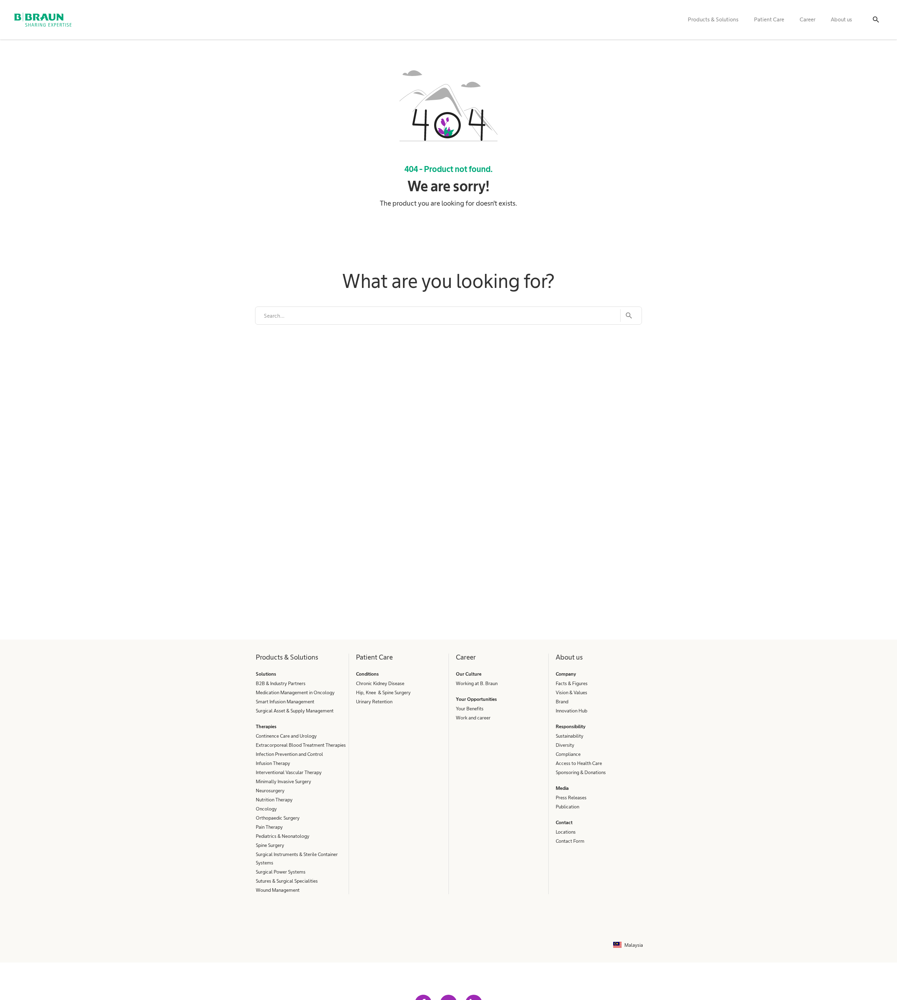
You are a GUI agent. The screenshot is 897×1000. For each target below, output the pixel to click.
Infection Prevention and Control (289, 754)
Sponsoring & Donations (581, 772)
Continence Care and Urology (286, 736)
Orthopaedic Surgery (278, 818)
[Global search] (876, 20)
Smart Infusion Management (285, 701)
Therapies (266, 726)
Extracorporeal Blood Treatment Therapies (301, 745)
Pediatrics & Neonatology (282, 836)
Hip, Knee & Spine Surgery (383, 692)
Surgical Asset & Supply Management (295, 710)
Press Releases (571, 797)
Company (566, 674)
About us (841, 19)
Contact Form (570, 841)
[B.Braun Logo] (42, 20)
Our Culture (468, 674)
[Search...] (627, 315)
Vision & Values (571, 692)
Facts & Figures (572, 683)
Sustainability (569, 736)
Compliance (568, 754)
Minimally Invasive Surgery (283, 781)
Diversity (565, 745)
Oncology (266, 809)
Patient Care (769, 19)
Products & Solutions (713, 19)
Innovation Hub (571, 710)
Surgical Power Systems (281, 872)
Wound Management (278, 890)
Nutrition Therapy (274, 799)
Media (562, 788)
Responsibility (571, 726)
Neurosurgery (270, 790)
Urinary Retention (374, 701)
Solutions (266, 674)
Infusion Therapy (273, 763)
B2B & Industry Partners (281, 683)
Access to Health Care (579, 763)
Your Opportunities (476, 699)
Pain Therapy (269, 827)
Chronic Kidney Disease (380, 683)
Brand (562, 701)
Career (807, 19)
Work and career (473, 717)
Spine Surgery (270, 845)
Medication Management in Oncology (295, 692)
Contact (564, 822)
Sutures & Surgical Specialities (287, 881)
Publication (567, 806)
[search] (437, 315)
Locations (566, 832)
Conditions (367, 674)
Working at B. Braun (477, 683)
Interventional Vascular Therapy (289, 772)
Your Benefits (470, 708)
